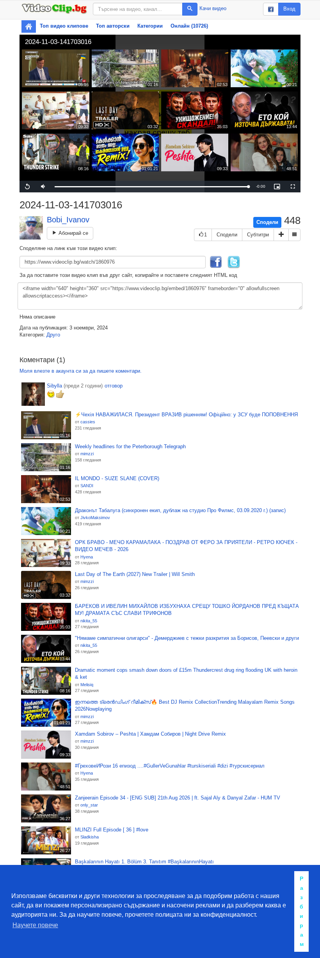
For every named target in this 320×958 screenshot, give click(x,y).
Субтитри (258, 235)
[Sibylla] (33, 394)
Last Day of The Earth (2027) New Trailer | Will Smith (135, 574)
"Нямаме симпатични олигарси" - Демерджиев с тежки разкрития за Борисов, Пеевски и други (187, 638)
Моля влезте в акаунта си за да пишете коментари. (81, 371)
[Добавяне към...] (281, 235)
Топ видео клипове (64, 26)
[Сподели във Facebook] (216, 261)
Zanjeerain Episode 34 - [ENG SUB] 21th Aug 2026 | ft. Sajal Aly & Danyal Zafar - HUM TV (177, 798)
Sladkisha (89, 837)
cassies (87, 421)
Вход (289, 9)
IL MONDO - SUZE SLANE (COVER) (117, 478)
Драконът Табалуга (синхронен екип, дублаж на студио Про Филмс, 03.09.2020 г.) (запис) (180, 510)
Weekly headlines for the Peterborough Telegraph (130, 446)
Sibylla (54, 386)
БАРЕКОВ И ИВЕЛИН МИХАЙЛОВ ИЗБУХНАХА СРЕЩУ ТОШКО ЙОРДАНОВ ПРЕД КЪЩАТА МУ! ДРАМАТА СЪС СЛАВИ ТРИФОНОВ (187, 609)
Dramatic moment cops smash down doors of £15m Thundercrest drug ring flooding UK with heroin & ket (186, 673)
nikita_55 (88, 620)
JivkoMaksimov (95, 517)
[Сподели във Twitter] (234, 261)
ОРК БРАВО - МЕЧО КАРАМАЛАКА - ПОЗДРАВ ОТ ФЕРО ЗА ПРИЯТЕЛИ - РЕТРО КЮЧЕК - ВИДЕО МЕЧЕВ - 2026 (186, 546)
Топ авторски (113, 26)
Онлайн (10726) (189, 26)
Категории (150, 26)
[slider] (151, 186)
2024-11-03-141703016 (58, 42)
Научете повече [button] (35, 925)
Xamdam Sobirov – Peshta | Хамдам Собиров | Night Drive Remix (150, 734)
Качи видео (212, 8)
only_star (89, 805)
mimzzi (87, 453)
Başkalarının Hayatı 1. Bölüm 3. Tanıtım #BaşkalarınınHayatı (144, 862)
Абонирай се (72, 233)
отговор (114, 386)
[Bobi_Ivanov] (31, 227)
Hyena (86, 557)
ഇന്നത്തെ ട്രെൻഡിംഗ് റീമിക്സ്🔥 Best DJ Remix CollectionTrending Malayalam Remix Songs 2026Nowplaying (185, 705)
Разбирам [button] (302, 911)
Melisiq (86, 684)
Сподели (267, 222)
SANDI (86, 485)
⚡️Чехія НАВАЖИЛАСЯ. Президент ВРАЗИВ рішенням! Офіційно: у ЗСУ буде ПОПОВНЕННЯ (186, 414)
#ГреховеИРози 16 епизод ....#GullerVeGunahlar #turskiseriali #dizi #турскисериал (170, 766)
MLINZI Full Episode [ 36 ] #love (111, 830)
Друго (53, 335)
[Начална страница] (28, 26)
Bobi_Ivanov (68, 219)
